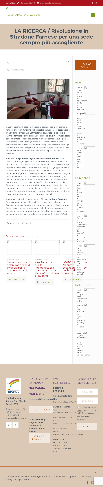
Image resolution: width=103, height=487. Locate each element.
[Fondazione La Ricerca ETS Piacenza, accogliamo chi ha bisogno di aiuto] (23, 15)
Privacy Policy (12, 479)
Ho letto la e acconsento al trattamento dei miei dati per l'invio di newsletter (86, 414)
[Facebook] (92, 3)
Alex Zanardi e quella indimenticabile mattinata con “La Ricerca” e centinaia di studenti (47, 269)
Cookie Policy (26, 479)
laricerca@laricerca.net (50, 3)
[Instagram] (96, 3)
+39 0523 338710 (28, 3)
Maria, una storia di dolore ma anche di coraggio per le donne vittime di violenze (18, 268)
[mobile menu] (93, 15)
